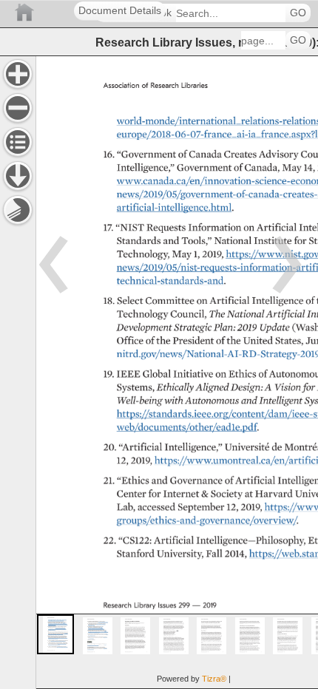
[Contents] (18, 142)
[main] (176, 372)
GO (298, 13)
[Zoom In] (18, 74)
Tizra (214, 678)
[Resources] (18, 176)
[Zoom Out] (18, 108)
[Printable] (18, 210)
